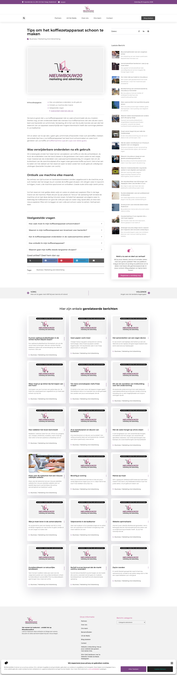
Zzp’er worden (119, 567)
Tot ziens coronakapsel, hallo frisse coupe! (85, 384)
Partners (58, 18)
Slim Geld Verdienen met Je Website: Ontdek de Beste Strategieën (90, 656)
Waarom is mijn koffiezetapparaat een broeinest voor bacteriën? (65, 230)
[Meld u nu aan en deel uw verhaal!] (131, 250)
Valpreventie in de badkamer (83, 522)
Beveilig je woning (78, 476)
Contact (109, 18)
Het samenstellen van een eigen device (129, 338)
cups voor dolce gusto (77, 141)
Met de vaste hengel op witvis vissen (128, 430)
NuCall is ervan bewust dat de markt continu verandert (86, 568)
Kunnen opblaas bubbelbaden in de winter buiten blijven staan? (44, 339)
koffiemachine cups (57, 141)
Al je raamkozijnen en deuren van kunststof (85, 430)
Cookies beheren (160, 669)
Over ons (85, 18)
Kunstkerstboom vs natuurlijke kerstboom (42, 568)
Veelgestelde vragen (56, 108)
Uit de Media (85, 636)
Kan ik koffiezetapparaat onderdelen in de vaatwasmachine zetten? (65, 237)
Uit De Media (71, 18)
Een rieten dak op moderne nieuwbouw (134, 77)
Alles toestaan (133, 669)
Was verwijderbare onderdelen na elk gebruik (65, 102)
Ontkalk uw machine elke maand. (61, 105)
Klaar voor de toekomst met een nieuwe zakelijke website (45, 476)
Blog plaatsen (86, 639)
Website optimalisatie (122, 522)
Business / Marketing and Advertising (45, 39)
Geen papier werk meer (81, 338)
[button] (172, 663)
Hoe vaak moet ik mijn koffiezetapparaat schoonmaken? (65, 224)
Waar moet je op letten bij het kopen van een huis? (46, 384)
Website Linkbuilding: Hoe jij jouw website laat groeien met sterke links (91, 649)
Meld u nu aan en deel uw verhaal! (130, 256)
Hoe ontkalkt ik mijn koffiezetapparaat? (65, 243)
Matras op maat (119, 476)
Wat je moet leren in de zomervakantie (45, 522)
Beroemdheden (86, 632)
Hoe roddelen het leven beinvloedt (43, 430)
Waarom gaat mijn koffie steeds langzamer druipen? (65, 250)
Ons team (97, 18)
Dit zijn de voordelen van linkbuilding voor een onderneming (128, 384)
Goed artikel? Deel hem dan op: (62, 111)
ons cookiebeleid (94, 669)
